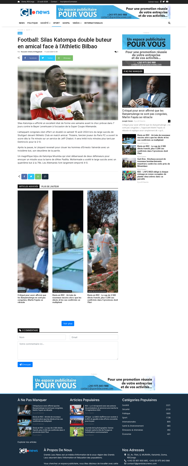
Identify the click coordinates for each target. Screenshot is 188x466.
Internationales (93, 23)
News (22, 23)
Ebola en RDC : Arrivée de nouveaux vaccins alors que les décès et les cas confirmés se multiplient (153, 137)
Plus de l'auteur (50, 186)
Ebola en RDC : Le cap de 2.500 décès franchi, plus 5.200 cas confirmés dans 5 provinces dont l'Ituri (152, 150)
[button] (64, 12)
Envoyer (26, 364)
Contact (54, 2)
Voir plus (67, 323)
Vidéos (76, 23)
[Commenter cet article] (45, 176)
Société (44, 23)
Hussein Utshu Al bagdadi (32, 52)
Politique (32, 23)
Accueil (20, 30)
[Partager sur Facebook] (24, 176)
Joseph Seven (127, 121)
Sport (56, 23)
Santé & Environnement (62, 291)
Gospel (66, 23)
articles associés (28, 186)
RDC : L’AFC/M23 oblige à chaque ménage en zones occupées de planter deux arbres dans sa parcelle (152, 175)
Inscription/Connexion (68, 2)
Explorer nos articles (27, 442)
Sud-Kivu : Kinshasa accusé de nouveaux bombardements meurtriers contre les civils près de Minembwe (153, 162)
